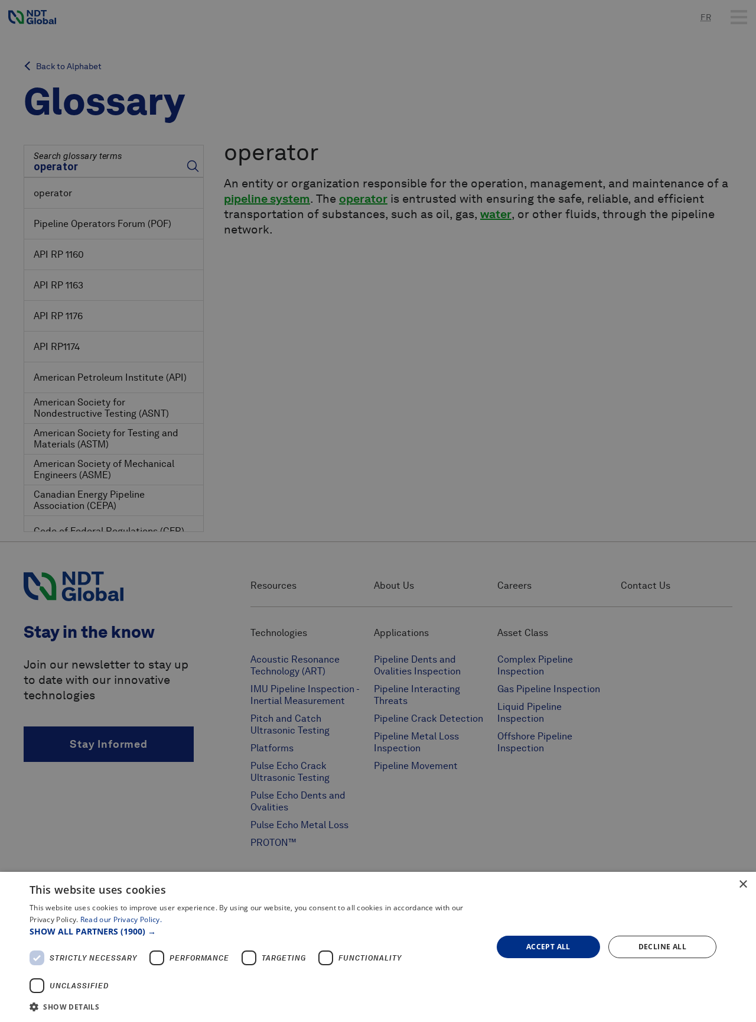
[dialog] (378, 947)
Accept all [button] (548, 947)
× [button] (742, 884)
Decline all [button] (662, 947)
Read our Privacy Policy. (121, 919)
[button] (254, 931)
